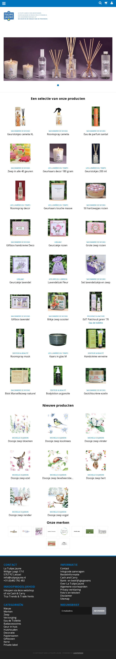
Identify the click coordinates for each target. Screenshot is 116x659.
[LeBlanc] (26, 531)
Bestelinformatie (69, 574)
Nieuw (7, 608)
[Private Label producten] (77, 531)
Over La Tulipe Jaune (72, 583)
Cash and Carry (68, 577)
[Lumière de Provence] (51, 531)
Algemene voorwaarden (73, 586)
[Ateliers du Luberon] (13, 531)
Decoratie (9, 632)
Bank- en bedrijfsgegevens (75, 580)
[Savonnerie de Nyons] (51, 543)
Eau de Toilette (12, 620)
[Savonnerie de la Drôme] (102, 531)
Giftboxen (9, 638)
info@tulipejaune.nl (15, 577)
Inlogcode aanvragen (72, 571)
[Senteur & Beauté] (64, 543)
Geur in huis (10, 626)
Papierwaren (11, 635)
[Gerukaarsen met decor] (58, 59)
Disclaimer (66, 595)
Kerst (7, 641)
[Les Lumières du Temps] (39, 531)
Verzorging (10, 617)
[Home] (26, 18)
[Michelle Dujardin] (64, 531)
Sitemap (64, 598)
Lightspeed (78, 653)
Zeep (6, 614)
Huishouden (11, 629)
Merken (8, 611)
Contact (64, 568)
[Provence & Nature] (89, 531)
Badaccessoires (12, 623)
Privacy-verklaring (70, 589)
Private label (11, 644)
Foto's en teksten (70, 592)
